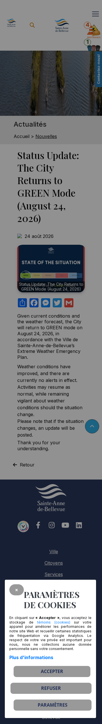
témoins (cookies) (53, 622)
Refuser (51, 688)
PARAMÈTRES (52, 705)
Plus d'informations (31, 657)
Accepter (52, 671)
